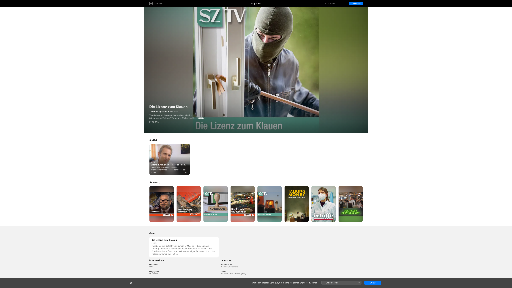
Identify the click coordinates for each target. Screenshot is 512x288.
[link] (155, 182)
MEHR (201, 118)
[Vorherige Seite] (147, 204)
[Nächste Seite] (365, 204)
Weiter (372, 283)
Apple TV (256, 3)
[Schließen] (131, 283)
